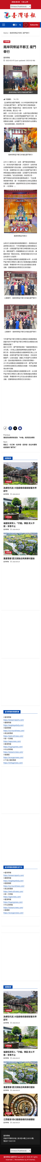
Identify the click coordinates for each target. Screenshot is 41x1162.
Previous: (19, 436)
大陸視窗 (7, 42)
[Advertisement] (20, 403)
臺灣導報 (6, 57)
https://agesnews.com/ (12, 741)
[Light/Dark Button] (15, 25)
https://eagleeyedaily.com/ (13, 725)
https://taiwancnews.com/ (13, 752)
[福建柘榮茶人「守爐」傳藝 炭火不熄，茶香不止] (20, 508)
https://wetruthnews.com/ (13, 736)
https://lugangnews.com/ (13, 747)
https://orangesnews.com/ (13, 757)
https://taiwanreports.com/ (13, 720)
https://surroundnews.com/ (13, 730)
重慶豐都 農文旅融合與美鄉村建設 (19, 558)
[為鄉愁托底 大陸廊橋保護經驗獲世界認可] (20, 473)
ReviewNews (19, 1160)
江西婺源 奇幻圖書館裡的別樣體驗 (19, 1119)
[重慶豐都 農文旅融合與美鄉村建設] (20, 544)
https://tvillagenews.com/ (13, 763)
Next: (20, 444)
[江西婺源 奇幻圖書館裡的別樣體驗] (20, 1105)
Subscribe (34, 25)
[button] (3, 24)
